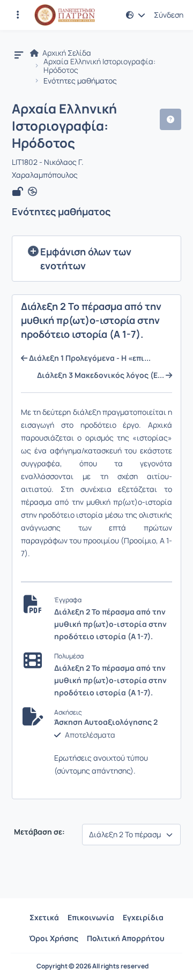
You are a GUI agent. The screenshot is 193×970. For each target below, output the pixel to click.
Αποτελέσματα (90, 735)
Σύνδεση (168, 15)
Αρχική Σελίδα (66, 53)
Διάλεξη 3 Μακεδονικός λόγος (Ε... (101, 375)
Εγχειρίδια (143, 917)
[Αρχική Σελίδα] (64, 15)
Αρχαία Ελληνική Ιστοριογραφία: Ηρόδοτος (99, 65)
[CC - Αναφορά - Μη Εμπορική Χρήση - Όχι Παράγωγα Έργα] (32, 191)
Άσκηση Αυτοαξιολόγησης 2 (106, 722)
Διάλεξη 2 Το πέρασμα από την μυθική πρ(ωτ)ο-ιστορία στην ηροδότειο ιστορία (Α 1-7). (110, 624)
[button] (18, 15)
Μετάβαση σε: (38, 832)
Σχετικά (44, 917)
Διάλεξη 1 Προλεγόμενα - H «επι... (89, 358)
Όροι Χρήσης (53, 938)
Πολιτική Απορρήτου (126, 938)
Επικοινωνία (91, 917)
